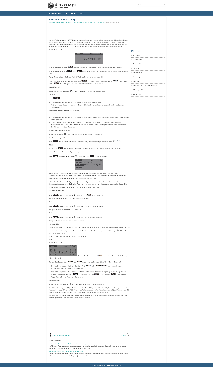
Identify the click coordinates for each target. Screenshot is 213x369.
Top (66, 13)
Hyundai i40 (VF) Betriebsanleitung (67, 22)
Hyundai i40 (52, 22)
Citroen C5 (136, 55)
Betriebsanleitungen (55, 13)
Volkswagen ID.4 (138, 90)
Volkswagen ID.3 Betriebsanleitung (145, 85)
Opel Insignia (137, 72)
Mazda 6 (136, 68)
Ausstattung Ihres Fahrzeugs (87, 22)
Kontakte (73, 13)
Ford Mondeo (137, 59)
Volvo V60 (136, 81)
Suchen (82, 13)
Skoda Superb (138, 77)
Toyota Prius (137, 94)
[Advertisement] (89, 31)
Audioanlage (101, 22)
